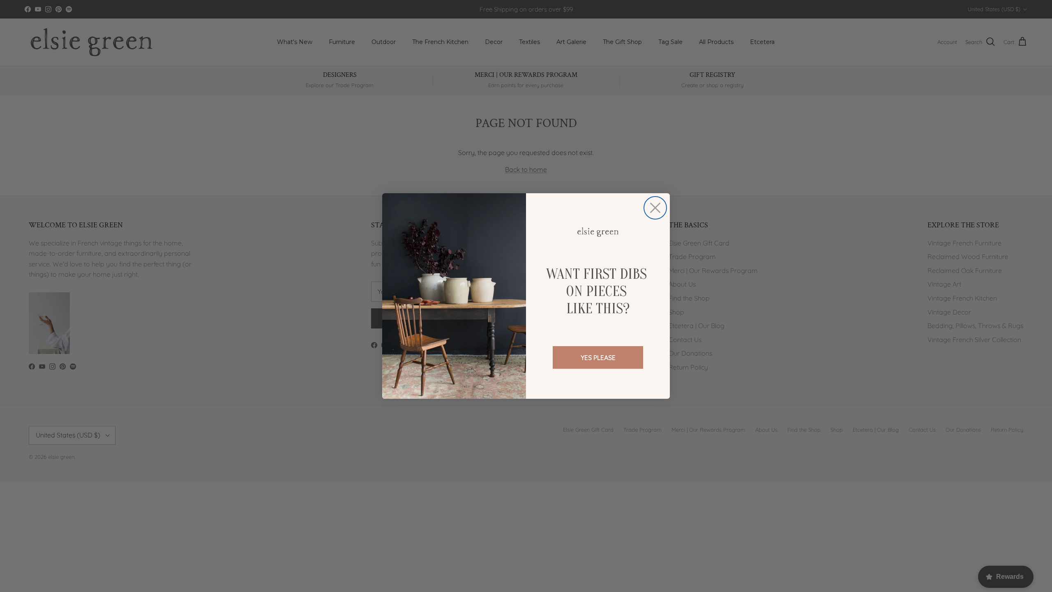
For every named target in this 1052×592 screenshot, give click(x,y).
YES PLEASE (598, 358)
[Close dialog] (655, 208)
